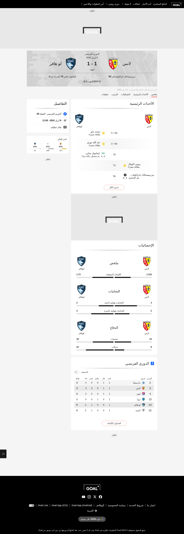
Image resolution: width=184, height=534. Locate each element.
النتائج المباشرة (160, 4)
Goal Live (43, 505)
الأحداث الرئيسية (140, 94)
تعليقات (104, 94)
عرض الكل (114, 187)
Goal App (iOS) (60, 505)
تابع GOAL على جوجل (90, 519)
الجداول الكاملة (114, 423)
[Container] (131, 63)
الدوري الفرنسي (92, 54)
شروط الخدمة (136, 505)
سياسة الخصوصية (117, 505)
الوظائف (100, 505)
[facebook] (100, 497)
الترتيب (114, 94)
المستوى (84, 372)
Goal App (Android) (82, 505)
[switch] (76, 372)
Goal (119, 530)
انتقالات (136, 4)
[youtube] (83, 497)
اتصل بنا (151, 505)
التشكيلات (125, 94)
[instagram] (89, 497)
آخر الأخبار (146, 4)
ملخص (154, 94)
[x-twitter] (95, 497)
